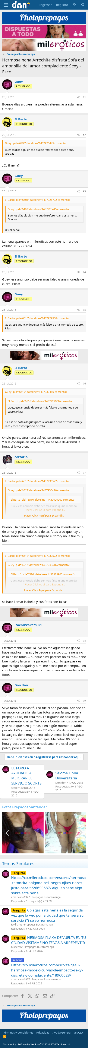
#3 (84, 191)
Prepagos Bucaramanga (46, 897)
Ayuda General (62, 1032)
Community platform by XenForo (37, 1044)
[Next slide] (80, 832)
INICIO (78, 1032)
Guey (19, 81)
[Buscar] (83, 5)
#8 (84, 640)
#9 (84, 700)
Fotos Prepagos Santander (24, 807)
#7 (84, 472)
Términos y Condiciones (18, 1032)
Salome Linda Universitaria (66, 775)
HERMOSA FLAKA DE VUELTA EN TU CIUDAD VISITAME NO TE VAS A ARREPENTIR (48, 940)
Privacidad (43, 1032)
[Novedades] (74, 5)
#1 (84, 97)
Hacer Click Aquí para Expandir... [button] (44, 515)
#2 (84, 135)
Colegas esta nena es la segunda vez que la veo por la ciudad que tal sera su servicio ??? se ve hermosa (47, 915)
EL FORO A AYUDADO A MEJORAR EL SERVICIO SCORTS (26, 776)
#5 (84, 310)
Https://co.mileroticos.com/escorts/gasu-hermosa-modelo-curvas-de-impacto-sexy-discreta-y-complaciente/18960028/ (47, 970)
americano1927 (20, 897)
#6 (84, 383)
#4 (84, 272)
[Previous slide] (7, 832)
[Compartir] (78, 97)
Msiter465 (17, 947)
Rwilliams (16, 924)
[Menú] (6, 5)
